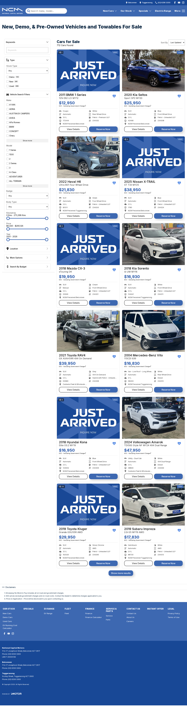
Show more (27, 141)
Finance (88, 613)
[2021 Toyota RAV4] (88, 331)
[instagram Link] (183, 2)
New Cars (108, 11)
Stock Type (11, 66)
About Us (130, 617)
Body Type (11, 202)
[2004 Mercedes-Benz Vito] (153, 331)
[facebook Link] (175, 2)
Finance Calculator (93, 617)
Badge (9, 191)
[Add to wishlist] (114, 96)
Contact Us (131, 613)
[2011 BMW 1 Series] (88, 70)
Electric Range (163, 11)
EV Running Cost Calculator (10, 626)
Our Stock (126, 11)
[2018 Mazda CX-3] (88, 244)
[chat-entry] (177, 709)
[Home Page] (12, 10)
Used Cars (7, 621)
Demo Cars (7, 617)
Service (109, 616)
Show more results (121, 573)
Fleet (67, 613)
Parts (108, 620)
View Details (73, 129)
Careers (130, 621)
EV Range (48, 613)
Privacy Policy (174, 613)
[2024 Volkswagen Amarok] (153, 418)
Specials (143, 11)
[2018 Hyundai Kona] (88, 418)
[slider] (8, 218)
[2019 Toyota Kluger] (88, 504)
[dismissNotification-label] (181, 692)
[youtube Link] (179, 2)
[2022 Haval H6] (88, 157)
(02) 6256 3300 (14, 654)
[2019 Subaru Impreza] (153, 504)
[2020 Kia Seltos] (153, 70)
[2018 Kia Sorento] (153, 244)
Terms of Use (173, 617)
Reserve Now (103, 129)
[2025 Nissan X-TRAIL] (153, 157)
